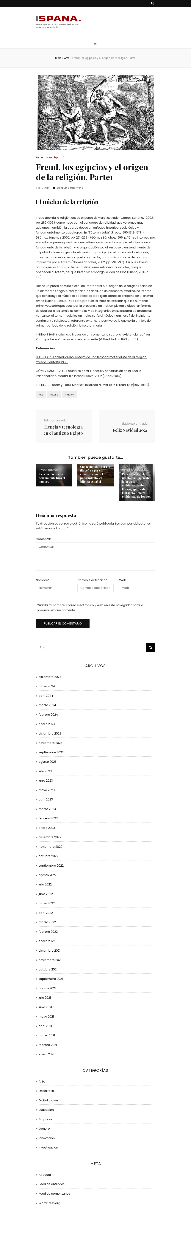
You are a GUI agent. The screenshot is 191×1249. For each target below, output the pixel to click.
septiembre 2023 (51, 752)
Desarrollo (46, 1091)
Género (44, 1128)
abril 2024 (46, 696)
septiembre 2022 (51, 865)
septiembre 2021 (51, 979)
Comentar (43, 539)
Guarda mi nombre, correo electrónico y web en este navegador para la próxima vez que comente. (90, 607)
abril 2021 (45, 1026)
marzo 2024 (47, 705)
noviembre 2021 (50, 960)
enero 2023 (47, 828)
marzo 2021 (47, 1035)
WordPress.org (49, 1203)
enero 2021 (46, 1054)
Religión (69, 394)
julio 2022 (45, 884)
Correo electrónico (92, 580)
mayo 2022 (47, 903)
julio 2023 (45, 771)
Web (122, 580)
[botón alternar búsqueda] (152, 3)
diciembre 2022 (50, 837)
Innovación (47, 1138)
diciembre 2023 (50, 733)
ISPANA (45, 188)
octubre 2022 (48, 856)
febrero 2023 (48, 818)
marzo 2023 (47, 809)
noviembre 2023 (50, 743)
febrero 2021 (48, 1045)
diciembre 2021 (49, 950)
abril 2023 (46, 799)
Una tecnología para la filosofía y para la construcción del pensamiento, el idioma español (95, 474)
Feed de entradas (52, 1184)
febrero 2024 (48, 714)
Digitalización (48, 1100)
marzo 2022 (47, 922)
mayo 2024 (47, 686)
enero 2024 (47, 724)
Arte (39, 157)
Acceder (45, 1175)
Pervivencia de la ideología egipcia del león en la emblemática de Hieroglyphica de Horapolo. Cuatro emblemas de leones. (136, 485)
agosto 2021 (47, 988)
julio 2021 (45, 998)
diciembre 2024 (50, 677)
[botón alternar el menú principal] (95, 44)
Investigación (55, 157)
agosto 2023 (48, 762)
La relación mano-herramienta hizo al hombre (52, 477)
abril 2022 (46, 913)
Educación (46, 1110)
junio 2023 (46, 780)
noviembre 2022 (50, 847)
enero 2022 (47, 941)
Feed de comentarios (54, 1193)
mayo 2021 (46, 1016)
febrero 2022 (48, 932)
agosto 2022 (48, 875)
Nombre (42, 580)
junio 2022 (46, 894)
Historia (54, 394)
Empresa (45, 1119)
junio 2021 (45, 1007)
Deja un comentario (70, 188)
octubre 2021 (48, 969)
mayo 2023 (47, 790)
